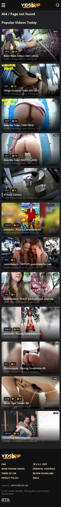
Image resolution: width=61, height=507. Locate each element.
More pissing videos (13, 468)
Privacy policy (10, 478)
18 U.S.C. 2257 (40, 464)
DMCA (36, 478)
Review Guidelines (43, 473)
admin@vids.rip (19, 485)
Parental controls (44, 468)
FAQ (3, 464)
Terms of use (8, 473)
